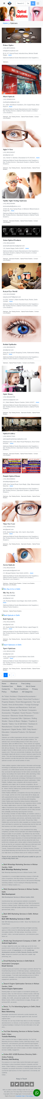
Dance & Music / (15, 721)
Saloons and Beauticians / (19, 707)
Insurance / (6, 716)
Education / (6, 732)
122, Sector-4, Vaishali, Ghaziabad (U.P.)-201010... (19, 158)
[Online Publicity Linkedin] (27, 1084)
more (10, 55)
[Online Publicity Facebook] (12, 1084)
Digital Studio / (17, 729)
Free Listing (29, 1096)
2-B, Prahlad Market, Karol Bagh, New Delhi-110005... (20, 601)
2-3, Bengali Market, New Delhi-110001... (16, 573)
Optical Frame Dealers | (24, 111)
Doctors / (13, 699)
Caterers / (6, 699)
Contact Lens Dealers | (26, 359)
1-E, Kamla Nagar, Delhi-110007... (14, 248)
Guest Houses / (27, 713)
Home (5, 23)
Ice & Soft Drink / (21, 724)
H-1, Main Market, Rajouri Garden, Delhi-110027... (19, 402)
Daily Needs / (32, 729)
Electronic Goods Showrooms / (22, 716)
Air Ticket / (6, 696)
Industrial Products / (18, 732)
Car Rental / (23, 710)
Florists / (36, 713)
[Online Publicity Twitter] (17, 1084)
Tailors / (12, 724)
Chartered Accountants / (27, 696)
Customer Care (20, 1096)
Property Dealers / (9, 702)
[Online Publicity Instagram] (22, 1084)
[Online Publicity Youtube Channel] (32, 1084)
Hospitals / (16, 713)
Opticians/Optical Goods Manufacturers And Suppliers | (20, 58)
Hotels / (20, 699)
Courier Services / (21, 727)
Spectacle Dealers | (23, 162)
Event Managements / (24, 702)
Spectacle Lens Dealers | (11, 579)
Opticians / (27, 718)
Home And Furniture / (31, 699)
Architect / (14, 696)
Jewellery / (6, 718)
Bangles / (15, 710)
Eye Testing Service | (10, 111)
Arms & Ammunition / (17, 705)
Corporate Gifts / (16, 718)
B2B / (25, 729)
